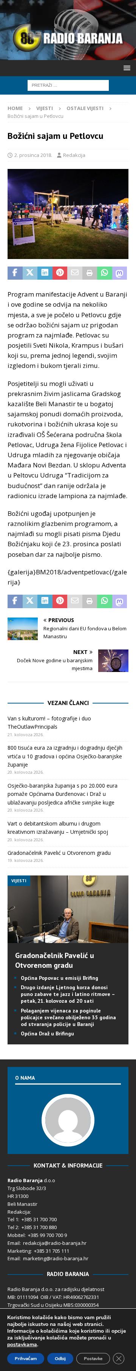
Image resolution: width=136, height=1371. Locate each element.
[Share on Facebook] (15, 273)
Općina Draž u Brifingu (47, 1033)
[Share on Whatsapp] (104, 273)
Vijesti (44, 108)
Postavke (93, 1359)
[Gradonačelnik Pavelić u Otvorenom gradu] (68, 938)
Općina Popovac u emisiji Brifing (59, 978)
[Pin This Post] (60, 273)
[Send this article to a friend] (74, 273)
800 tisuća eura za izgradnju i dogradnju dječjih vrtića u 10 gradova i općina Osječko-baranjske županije (65, 756)
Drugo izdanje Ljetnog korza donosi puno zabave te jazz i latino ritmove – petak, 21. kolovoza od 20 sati (68, 994)
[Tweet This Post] (30, 273)
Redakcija (74, 155)
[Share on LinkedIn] (45, 273)
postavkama (22, 1344)
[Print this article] (89, 273)
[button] (125, 68)
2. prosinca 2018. (33, 155)
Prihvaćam (26, 1359)
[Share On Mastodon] (119, 273)
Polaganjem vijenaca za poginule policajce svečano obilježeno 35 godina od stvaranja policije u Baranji (68, 1017)
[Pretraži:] (68, 84)
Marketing (19, 1250)
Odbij (60, 1359)
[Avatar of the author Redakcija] (68, 1138)
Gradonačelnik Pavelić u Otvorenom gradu (59, 852)
